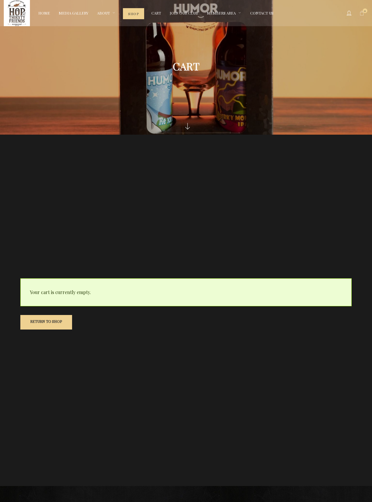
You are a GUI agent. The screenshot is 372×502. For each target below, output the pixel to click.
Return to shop (46, 321)
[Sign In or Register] (349, 13)
